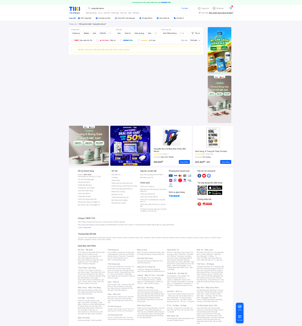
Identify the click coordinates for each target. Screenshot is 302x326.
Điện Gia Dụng (84, 318)
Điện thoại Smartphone (86, 290)
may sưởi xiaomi (207, 314)
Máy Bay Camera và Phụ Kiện (209, 300)
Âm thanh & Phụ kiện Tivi (205, 252)
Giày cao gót (112, 284)
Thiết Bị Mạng (149, 281)
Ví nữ (129, 309)
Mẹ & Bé (180, 260)
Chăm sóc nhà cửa (90, 283)
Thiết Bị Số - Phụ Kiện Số (177, 273)
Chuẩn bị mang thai (88, 264)
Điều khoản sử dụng (118, 191)
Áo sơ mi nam (121, 268)
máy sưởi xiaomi (212, 315)
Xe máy (173, 310)
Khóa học (185, 294)
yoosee (196, 237)
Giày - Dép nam (114, 294)
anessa (190, 237)
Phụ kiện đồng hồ (147, 271)
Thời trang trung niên (119, 260)
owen (114, 237)
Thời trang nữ (113, 250)
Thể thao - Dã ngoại (177, 256)
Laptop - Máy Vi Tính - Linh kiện (150, 275)
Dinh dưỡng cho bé (88, 258)
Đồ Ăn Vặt (144, 314)
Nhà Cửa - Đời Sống (145, 287)
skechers (147, 237)
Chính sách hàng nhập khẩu (87, 199)
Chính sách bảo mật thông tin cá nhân (124, 186)
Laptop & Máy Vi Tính (183, 264)
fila (104, 239)
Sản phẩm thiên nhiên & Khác (90, 307)
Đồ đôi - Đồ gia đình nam (123, 272)
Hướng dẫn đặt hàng (85, 185)
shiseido (81, 239)
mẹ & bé (107, 13)
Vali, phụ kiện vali (158, 254)
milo (141, 237)
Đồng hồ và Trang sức (146, 267)
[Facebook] (199, 176)
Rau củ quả (85, 272)
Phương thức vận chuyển (86, 188)
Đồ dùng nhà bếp (84, 320)
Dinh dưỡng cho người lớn (90, 260)
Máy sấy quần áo (207, 260)
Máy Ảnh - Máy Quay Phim (208, 287)
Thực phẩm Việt (95, 272)
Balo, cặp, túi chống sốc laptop (151, 253)
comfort (213, 237)
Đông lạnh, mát (92, 274)
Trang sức (140, 269)
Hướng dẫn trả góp (84, 196)
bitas (219, 237)
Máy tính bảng (87, 294)
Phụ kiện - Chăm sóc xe (175, 308)
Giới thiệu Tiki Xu (117, 194)
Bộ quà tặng (147, 317)
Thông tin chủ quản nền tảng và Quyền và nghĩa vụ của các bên (153, 210)
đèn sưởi (207, 308)
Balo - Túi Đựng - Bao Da (209, 296)
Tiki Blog (114, 177)
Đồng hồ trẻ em (159, 271)
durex (125, 237)
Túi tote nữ (120, 311)
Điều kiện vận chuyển (118, 203)
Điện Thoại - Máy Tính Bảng (89, 287)
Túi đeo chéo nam (119, 317)
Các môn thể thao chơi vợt (210, 277)
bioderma (131, 237)
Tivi (202, 258)
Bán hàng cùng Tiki (146, 177)
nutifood (165, 237)
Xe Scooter (185, 310)
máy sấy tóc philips (211, 310)
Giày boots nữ (115, 288)
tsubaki (108, 239)
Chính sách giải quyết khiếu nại (121, 189)
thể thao (136, 13)
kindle (171, 237)
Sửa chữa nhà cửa (147, 292)
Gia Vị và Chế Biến (147, 312)
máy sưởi (200, 308)
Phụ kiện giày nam (118, 300)
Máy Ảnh (215, 301)
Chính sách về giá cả (147, 186)
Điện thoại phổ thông (89, 292)
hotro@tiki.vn (95, 202)
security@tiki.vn (94, 205)
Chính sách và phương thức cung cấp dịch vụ (152, 200)
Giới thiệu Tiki (116, 175)
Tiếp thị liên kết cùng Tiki (120, 197)
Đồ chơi (98, 252)
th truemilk (101, 237)
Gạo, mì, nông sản (89, 276)
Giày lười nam (112, 297)
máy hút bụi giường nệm (209, 316)
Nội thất (147, 294)
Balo (138, 252)
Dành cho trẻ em (88, 280)
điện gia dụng (91, 13)
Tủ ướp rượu (218, 260)
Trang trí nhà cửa (143, 290)
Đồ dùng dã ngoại (210, 268)
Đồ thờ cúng (145, 299)
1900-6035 (87, 175)
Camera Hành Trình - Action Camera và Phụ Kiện (210, 294)
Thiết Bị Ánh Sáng (210, 292)
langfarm (88, 239)
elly (137, 237)
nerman (177, 237)
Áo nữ (109, 252)
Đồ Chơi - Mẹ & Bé (85, 250)
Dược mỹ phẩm (97, 314)
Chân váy (122, 256)
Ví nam (110, 317)
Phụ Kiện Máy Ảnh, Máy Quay (207, 290)
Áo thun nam (112, 266)
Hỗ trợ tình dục (95, 312)
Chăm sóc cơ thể (88, 304)
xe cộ (100, 13)
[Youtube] (204, 176)
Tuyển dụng (115, 180)
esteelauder (92, 237)
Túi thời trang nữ (114, 306)
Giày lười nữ (125, 288)
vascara (80, 237)
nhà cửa (123, 13)
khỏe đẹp (115, 13)
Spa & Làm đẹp (181, 296)
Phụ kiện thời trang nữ (144, 261)
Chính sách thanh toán (147, 194)
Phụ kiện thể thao (210, 270)
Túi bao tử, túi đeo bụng (126, 319)
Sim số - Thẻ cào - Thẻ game (184, 301)
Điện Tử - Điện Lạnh (205, 250)
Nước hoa (85, 312)
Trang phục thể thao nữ (204, 266)
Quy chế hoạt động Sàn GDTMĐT (151, 175)
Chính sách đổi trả (84, 193)
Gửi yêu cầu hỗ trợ (84, 182)
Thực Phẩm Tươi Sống (87, 268)
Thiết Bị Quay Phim (208, 299)
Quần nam (120, 266)
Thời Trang (185, 252)
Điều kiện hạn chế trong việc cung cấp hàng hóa (153, 190)
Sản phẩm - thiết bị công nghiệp (180, 264)
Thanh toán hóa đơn (174, 294)
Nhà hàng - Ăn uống (178, 298)
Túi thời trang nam (115, 315)
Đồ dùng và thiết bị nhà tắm (151, 296)
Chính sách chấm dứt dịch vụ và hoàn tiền (153, 205)
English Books (179, 320)
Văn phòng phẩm (184, 318)
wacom (183, 237)
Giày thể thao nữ (213, 280)
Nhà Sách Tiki (173, 316)
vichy (99, 239)
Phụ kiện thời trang (145, 258)
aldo (153, 237)
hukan (94, 239)
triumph (158, 237)
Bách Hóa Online (144, 305)
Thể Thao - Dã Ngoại (205, 264)
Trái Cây (81, 270)
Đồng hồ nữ (149, 269)
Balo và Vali (142, 250)
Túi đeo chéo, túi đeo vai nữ (117, 309)
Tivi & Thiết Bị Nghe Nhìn (179, 266)
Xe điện (187, 308)
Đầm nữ (115, 252)
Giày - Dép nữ (113, 282)
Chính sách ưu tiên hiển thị (149, 197)
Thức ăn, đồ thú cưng (89, 281)
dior (85, 237)
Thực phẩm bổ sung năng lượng (210, 280)
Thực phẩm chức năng (89, 302)
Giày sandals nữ (119, 286)
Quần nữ (122, 252)
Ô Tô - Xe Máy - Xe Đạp (176, 305)
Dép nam (118, 298)
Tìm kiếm (184, 8)
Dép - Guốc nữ (122, 284)
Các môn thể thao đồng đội (210, 276)
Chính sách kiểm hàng (85, 191)
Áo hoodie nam (117, 270)
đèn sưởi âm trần (206, 321)
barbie (108, 237)
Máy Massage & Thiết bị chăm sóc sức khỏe (91, 305)
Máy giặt (203, 256)
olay (201, 237)
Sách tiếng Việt (172, 318)
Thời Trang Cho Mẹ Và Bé (86, 252)
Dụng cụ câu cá (206, 274)
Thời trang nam (114, 264)
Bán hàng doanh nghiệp (119, 200)
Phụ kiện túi (129, 311)
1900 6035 (87, 227)
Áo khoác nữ (123, 254)
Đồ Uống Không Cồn (149, 315)
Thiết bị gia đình (96, 320)
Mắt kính (156, 261)
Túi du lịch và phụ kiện (149, 252)
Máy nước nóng (209, 258)
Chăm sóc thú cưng (144, 308)
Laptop (156, 283)
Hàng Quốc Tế (173, 250)
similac (206, 237)
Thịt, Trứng (88, 270)
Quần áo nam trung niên (120, 276)
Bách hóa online (177, 262)
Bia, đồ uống (85, 278)
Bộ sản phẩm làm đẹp (90, 313)
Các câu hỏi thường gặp (86, 179)
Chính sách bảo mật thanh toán (122, 183)
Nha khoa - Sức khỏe (179, 299)
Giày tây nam (122, 297)
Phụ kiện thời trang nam (150, 262)
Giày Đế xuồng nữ (121, 290)
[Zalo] (209, 176)
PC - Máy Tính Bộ (147, 283)
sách (130, 13)
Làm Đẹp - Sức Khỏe (86, 298)
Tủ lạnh (203, 254)
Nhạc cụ (153, 299)
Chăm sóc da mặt (84, 300)
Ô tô (178, 310)
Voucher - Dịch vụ (174, 291)
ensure (119, 237)
